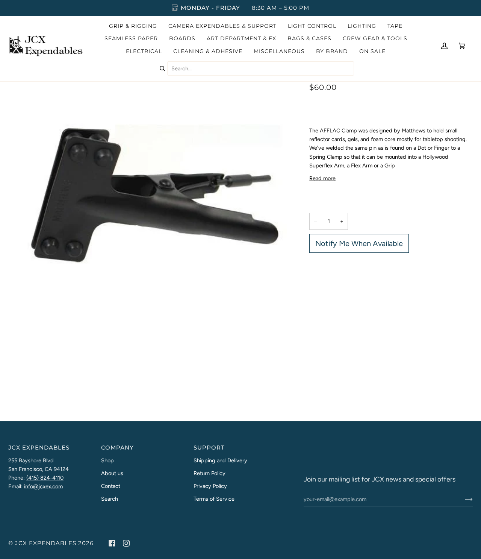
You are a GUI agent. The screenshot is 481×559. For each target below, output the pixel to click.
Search (109, 498)
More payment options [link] (336, 285)
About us (112, 473)
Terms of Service (214, 498)
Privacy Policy (210, 486)
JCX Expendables (45, 543)
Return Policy (209, 473)
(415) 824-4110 (45, 477)
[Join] (463, 499)
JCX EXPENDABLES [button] (39, 447)
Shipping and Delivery (220, 460)
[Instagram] (126, 543)
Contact (110, 486)
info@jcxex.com (43, 486)
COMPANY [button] (117, 447)
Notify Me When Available (359, 243)
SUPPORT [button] (209, 447)
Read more (322, 178)
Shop (107, 460)
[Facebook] (112, 543)
